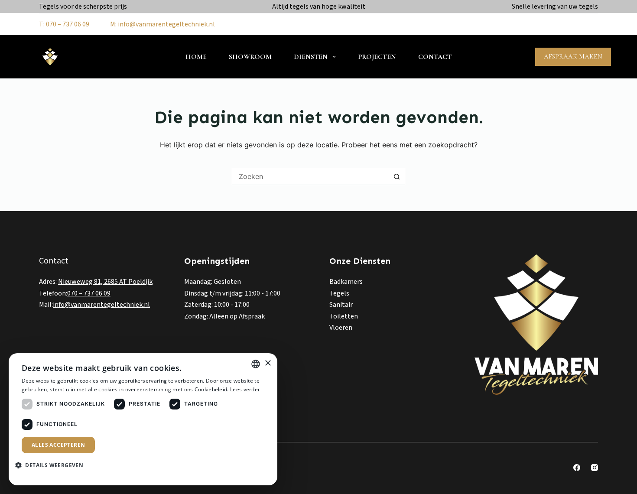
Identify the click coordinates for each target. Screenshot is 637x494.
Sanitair (341, 304)
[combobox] (310, 176)
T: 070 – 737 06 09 (64, 24)
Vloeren (340, 327)
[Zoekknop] (396, 176)
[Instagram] (594, 467)
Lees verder (245, 389)
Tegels (339, 293)
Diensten (311, 56)
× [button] (267, 363)
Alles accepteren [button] (58, 444)
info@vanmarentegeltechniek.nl (101, 304)
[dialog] (143, 419)
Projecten (377, 56)
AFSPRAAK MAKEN (573, 56)
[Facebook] (576, 467)
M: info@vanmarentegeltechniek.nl (162, 24)
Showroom (250, 56)
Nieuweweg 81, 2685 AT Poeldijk (105, 281)
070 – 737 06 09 (88, 293)
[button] (52, 465)
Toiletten (343, 316)
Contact (435, 56)
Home (196, 56)
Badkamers (346, 281)
